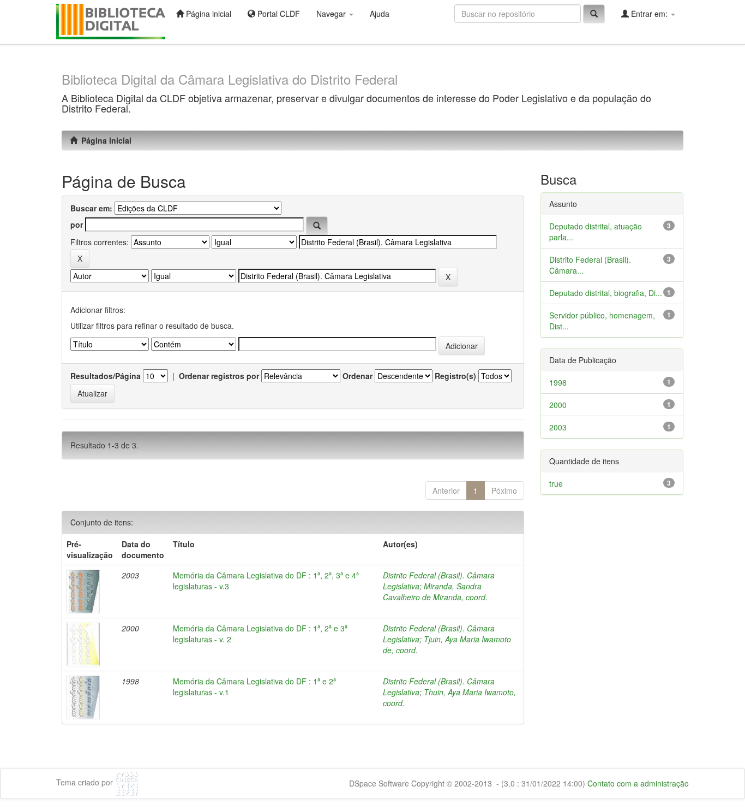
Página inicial (207, 13)
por (76, 224)
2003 (558, 427)
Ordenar (357, 375)
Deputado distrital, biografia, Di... (605, 292)
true (556, 483)
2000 (558, 404)
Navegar (332, 13)
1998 (558, 382)
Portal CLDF (277, 13)
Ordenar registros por (219, 375)
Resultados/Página (105, 375)
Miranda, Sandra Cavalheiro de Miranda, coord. (435, 591)
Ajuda (379, 13)
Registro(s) (455, 375)
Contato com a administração (638, 783)
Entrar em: (649, 13)
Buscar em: (91, 208)
